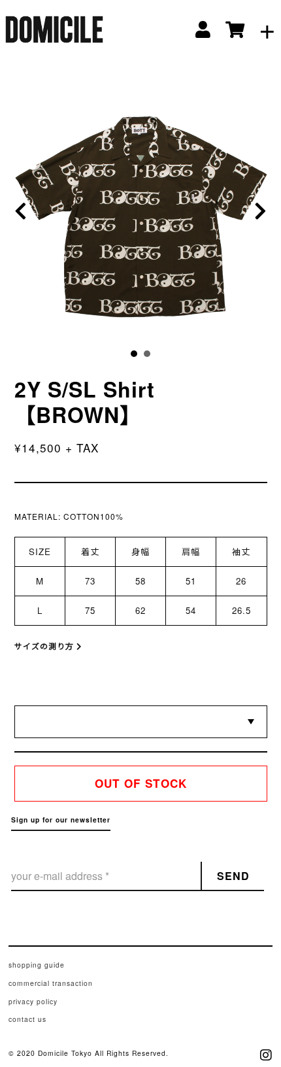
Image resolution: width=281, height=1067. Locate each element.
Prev (24, 211)
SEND (233, 875)
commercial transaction (50, 983)
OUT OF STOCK (141, 783)
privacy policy (33, 1001)
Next (256, 211)
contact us (27, 1019)
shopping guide (36, 965)
